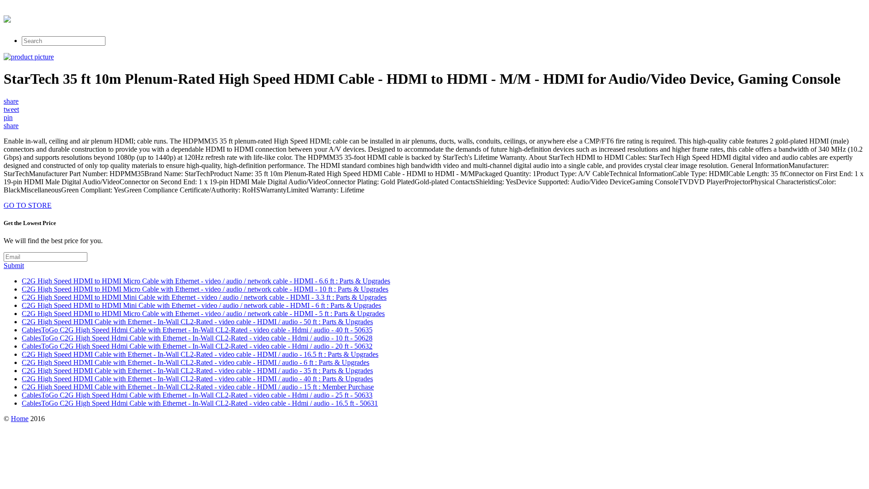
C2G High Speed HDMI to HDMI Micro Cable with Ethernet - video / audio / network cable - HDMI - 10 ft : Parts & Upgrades (205, 289)
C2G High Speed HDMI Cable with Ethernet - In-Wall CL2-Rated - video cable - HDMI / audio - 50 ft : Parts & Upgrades (197, 322)
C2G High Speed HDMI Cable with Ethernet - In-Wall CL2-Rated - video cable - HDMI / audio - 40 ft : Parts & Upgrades (197, 379)
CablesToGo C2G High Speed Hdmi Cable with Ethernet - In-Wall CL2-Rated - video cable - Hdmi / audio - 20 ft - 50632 (197, 346)
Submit (14, 265)
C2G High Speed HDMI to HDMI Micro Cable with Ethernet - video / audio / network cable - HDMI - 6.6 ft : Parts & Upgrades (206, 281)
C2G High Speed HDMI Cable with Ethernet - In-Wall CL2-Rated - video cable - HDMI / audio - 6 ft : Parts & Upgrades (195, 362)
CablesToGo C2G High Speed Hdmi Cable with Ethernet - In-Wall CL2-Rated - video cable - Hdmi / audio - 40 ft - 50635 (197, 330)
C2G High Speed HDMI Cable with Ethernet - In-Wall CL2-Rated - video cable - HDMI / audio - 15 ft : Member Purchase (198, 387)
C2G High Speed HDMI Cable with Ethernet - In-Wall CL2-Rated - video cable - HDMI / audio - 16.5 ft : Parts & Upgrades (200, 354)
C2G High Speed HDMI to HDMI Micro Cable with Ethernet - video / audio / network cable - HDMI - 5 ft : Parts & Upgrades (203, 313)
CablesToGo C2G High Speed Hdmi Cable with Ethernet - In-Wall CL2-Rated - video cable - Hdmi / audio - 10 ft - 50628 (197, 338)
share (11, 101)
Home (20, 418)
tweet (11, 109)
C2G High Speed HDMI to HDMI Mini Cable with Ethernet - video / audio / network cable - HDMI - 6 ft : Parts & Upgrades (201, 305)
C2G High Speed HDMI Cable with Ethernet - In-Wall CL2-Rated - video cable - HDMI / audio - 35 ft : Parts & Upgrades (197, 370)
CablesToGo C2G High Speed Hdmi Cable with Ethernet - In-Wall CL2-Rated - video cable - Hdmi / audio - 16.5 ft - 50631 (200, 403)
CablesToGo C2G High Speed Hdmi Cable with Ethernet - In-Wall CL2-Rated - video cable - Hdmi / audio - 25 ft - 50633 (197, 395)
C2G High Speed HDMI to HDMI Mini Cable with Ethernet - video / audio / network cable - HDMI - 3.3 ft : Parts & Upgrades (204, 297)
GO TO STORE (28, 205)
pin (8, 117)
